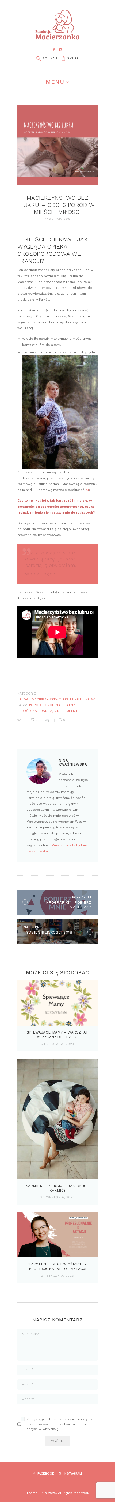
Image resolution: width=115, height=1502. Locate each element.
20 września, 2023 (57, 1197)
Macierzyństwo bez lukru (56, 699)
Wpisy (90, 699)
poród (35, 705)
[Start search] (38, 58)
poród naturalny (59, 705)
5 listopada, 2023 (57, 1044)
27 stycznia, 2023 (57, 1275)
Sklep (73, 58)
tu (87, 490)
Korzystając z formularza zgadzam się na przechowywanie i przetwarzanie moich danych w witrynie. (59, 1424)
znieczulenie (66, 711)
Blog (24, 699)
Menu (55, 81)
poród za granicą (36, 711)
